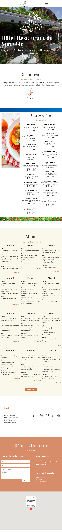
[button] (47, 4)
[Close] (34, 498)
